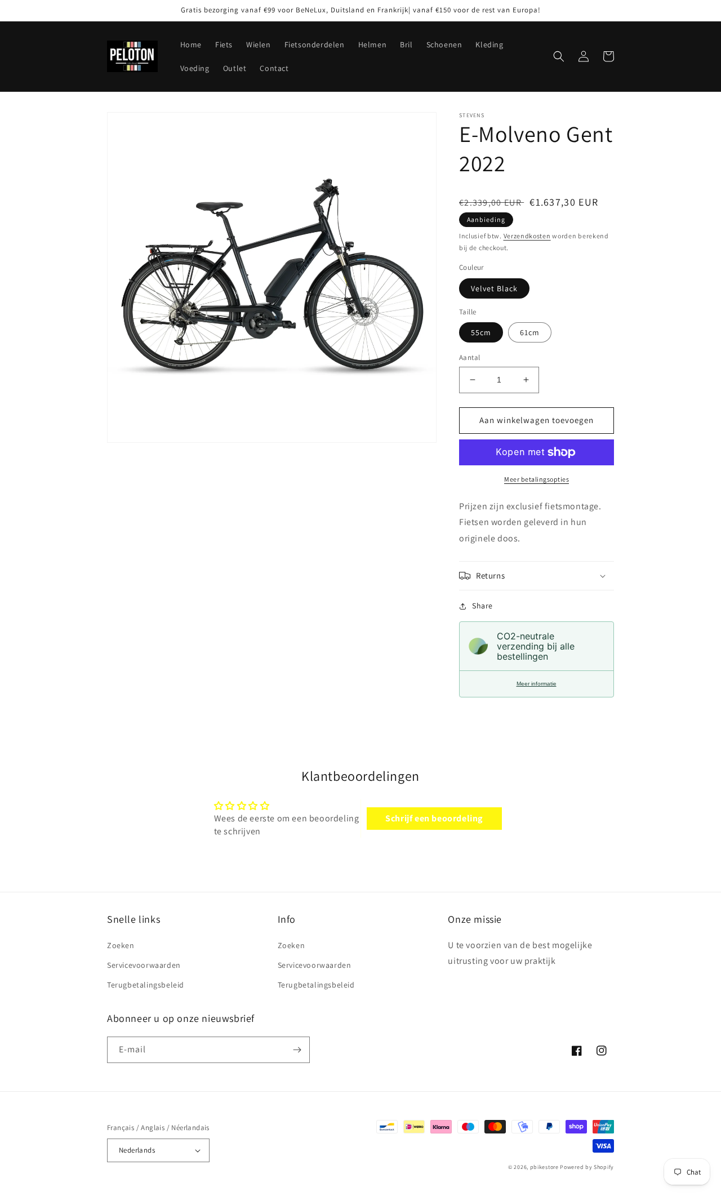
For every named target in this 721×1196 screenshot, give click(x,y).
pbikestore (544, 1167)
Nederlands (137, 1150)
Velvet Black (494, 288)
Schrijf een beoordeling (434, 818)
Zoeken (121, 945)
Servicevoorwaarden (144, 965)
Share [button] (482, 606)
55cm (481, 332)
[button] (558, 56)
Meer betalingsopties (536, 479)
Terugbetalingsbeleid (145, 985)
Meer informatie (537, 684)
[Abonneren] (296, 1050)
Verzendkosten (527, 236)
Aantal (469, 357)
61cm (530, 332)
